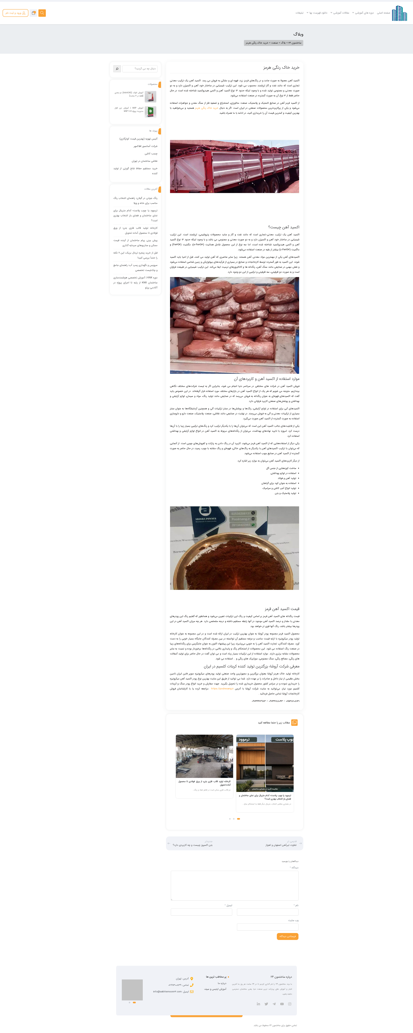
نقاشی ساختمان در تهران (144, 161)
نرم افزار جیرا (152, 38)
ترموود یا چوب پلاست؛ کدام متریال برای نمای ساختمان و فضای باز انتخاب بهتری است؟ (135, 216)
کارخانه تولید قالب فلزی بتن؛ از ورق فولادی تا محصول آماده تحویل (265, 783)
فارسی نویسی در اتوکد (378, 30)
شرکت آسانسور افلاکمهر (145, 146)
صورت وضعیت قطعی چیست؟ (259, 34)
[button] (239, 819)
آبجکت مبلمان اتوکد (380, 43)
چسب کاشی (151, 154)
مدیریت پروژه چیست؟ (147, 30)
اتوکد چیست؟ (382, 26)
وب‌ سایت (293, 920)
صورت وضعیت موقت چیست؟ (259, 30)
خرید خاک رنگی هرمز (206, 108)
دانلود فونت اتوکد (381, 34)
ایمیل (228, 905)
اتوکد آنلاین (383, 38)
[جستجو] (117, 68)
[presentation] (177, 777)
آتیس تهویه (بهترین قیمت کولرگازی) (138, 139)
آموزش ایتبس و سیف (215, 989)
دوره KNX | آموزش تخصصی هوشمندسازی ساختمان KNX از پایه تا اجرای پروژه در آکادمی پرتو (135, 283)
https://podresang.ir (222, 689)
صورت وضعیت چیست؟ (262, 26)
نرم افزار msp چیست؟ (147, 26)
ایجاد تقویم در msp (149, 34)
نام (296, 905)
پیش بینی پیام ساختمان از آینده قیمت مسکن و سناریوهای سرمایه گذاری (204, 797)
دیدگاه (294, 868)
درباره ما (222, 983)
